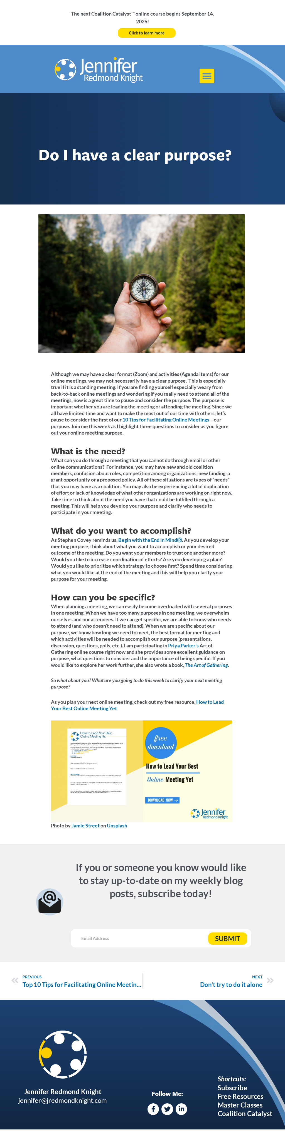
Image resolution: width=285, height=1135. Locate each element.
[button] (207, 76)
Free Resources (240, 1096)
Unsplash (116, 825)
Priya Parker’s (183, 645)
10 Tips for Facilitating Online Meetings (165, 419)
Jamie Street (85, 825)
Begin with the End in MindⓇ (150, 540)
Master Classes (240, 1105)
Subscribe (232, 1088)
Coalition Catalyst (245, 1113)
